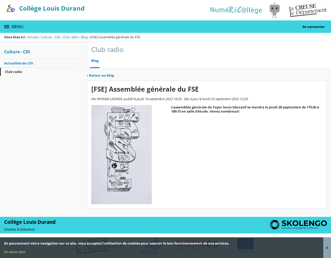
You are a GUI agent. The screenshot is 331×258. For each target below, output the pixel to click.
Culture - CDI (50, 37)
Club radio (70, 37)
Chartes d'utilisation (19, 229)
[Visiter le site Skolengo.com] (298, 228)
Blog (84, 37)
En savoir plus (14, 251)
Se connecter (314, 26)
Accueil (32, 37)
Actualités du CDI (18, 63)
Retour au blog (100, 75)
